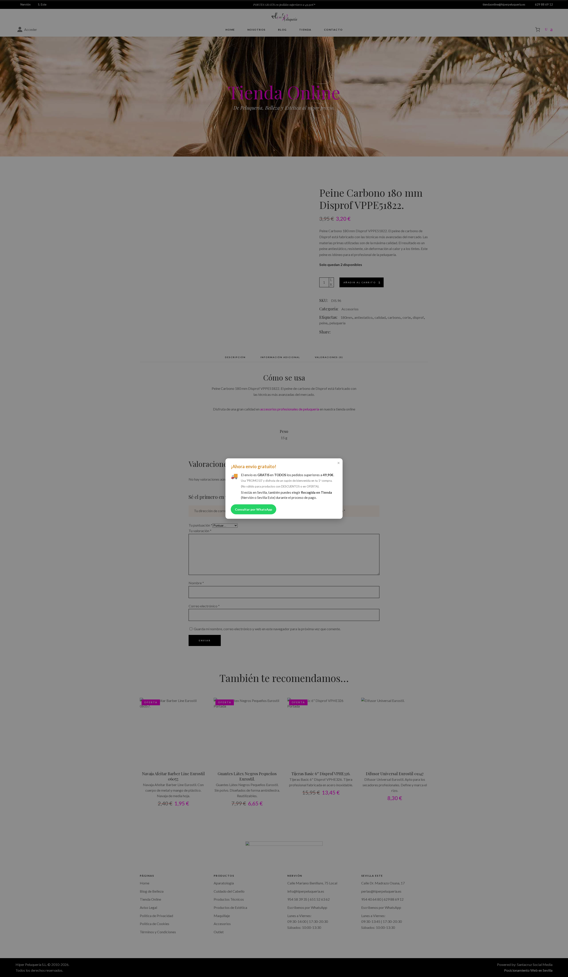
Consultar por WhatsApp (253, 509)
